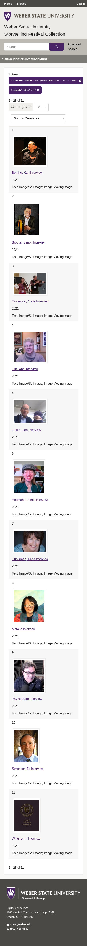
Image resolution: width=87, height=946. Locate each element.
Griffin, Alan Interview (26, 430)
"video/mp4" (24, 90)
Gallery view (22, 107)
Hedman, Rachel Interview (30, 499)
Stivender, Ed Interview (28, 768)
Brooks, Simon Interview (29, 242)
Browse (21, 3)
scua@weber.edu (20, 924)
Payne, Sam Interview (27, 699)
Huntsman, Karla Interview (30, 559)
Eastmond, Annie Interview (30, 301)
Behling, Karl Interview (27, 172)
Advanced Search (74, 47)
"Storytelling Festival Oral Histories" (45, 80)
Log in (81, 3)
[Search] (56, 47)
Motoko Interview (23, 629)
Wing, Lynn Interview (26, 838)
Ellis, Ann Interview (25, 369)
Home (8, 3)
